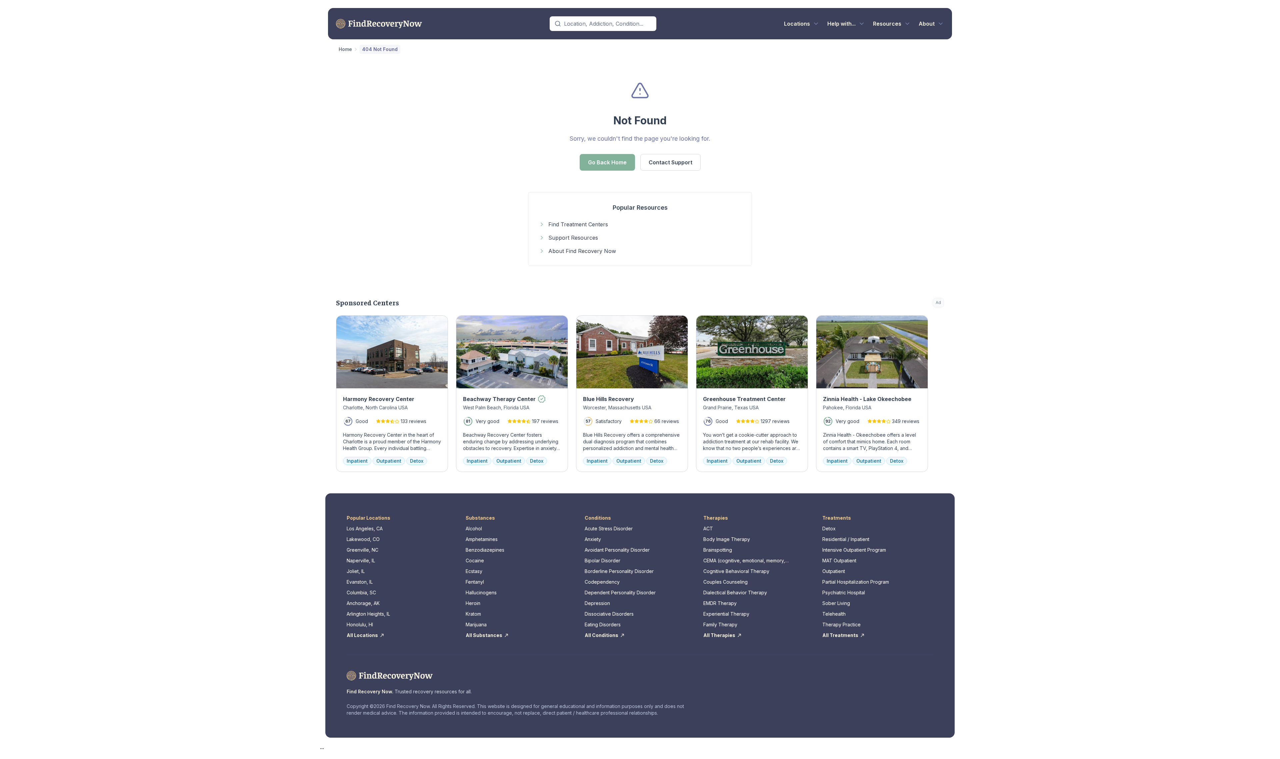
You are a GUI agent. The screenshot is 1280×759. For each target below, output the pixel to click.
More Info (911, 323)
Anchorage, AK (363, 603)
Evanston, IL (360, 582)
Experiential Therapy (726, 614)
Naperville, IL (361, 560)
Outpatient (833, 571)
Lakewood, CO (363, 539)
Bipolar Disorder (602, 560)
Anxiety (593, 539)
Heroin (473, 603)
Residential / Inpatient (845, 539)
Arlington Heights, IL (368, 614)
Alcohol (474, 528)
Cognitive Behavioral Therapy (736, 571)
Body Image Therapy (726, 539)
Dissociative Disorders (609, 614)
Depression (597, 603)
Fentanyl (475, 582)
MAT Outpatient (839, 560)
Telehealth (834, 614)
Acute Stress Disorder (609, 528)
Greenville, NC (362, 550)
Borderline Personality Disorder (619, 571)
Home (345, 49)
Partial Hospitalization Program (855, 582)
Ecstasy (474, 571)
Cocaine (475, 560)
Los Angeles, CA (365, 528)
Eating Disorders (603, 624)
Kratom (473, 614)
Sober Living (836, 603)
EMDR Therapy (720, 603)
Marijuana (476, 624)
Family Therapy (720, 624)
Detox (829, 528)
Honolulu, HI (360, 624)
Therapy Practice (841, 624)
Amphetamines (482, 539)
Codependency (602, 582)
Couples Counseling (725, 582)
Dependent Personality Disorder (620, 592)
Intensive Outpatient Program (854, 550)
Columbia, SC (361, 592)
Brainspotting (717, 550)
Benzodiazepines (485, 550)
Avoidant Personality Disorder (617, 550)
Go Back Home (607, 162)
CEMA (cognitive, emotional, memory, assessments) (744, 561)
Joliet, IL (356, 571)
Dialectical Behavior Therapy (735, 592)
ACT (708, 528)
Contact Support (670, 162)
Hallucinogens (481, 592)
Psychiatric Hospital (843, 592)
